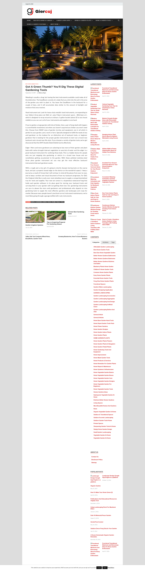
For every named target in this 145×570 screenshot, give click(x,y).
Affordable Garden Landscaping (104, 247)
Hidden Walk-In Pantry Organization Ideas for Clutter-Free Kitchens (109, 150)
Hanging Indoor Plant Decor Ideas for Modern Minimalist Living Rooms (110, 136)
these (49, 202)
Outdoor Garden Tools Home (103, 420)
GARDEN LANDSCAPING (63, 20)
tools (58, 202)
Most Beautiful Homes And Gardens (105, 406)
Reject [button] (104, 567)
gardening (39, 202)
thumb (53, 202)
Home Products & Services (102, 360)
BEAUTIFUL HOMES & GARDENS (42, 20)
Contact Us (95, 456)
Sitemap (94, 462)
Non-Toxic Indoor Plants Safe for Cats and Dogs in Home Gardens (110, 194)
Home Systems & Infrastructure (104, 369)
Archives (105, 242)
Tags (113, 242)
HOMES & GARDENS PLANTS (83, 20)
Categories (95, 242)
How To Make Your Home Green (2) (102, 492)
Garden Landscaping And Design (104, 301)
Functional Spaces (99, 284)
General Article (98, 314)
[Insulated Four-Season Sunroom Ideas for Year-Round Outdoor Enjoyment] (96, 163)
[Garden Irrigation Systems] (35, 217)
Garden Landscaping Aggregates (104, 298)
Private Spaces (98, 423)
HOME (29, 20)
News (95, 408)
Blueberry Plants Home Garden (103, 266)
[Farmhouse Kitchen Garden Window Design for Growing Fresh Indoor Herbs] (96, 205)
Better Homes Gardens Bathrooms (105, 255)
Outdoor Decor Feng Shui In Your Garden (104, 528)
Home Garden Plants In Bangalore (104, 344)
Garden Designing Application (103, 290)
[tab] (96, 242)
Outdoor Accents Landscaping (103, 417)
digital (33, 202)
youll (62, 202)
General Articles (99, 317)
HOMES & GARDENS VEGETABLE (36, 24)
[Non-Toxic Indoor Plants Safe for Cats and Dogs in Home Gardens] (96, 193)
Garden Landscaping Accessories (104, 296)
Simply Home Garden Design (103, 429)
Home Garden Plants (100, 335)
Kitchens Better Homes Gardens (104, 400)
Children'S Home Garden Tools (103, 269)
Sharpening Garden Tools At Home (105, 426)
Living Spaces (98, 403)
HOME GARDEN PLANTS (102, 338)
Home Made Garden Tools (102, 357)
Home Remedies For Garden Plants (105, 363)
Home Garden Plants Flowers (103, 341)
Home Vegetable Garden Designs (104, 381)
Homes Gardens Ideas (101, 392)
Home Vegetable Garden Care (103, 378)
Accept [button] (99, 567)
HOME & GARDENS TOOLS (103, 20)
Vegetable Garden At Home (102, 435)
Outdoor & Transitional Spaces (103, 414)
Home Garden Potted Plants (102, 347)
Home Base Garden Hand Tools (104, 320)
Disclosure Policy (97, 459)
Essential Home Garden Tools (103, 278)
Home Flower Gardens (101, 326)
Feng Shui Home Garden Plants (104, 281)
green (45, 202)
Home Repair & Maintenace (102, 366)
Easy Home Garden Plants (102, 275)
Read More (111, 567)
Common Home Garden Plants (103, 272)
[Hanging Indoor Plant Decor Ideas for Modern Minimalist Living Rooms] (96, 134)
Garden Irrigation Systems (34, 225)
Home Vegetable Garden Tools (103, 389)
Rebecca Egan (42, 92)
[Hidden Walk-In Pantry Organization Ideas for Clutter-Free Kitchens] (96, 149)
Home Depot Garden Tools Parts (104, 323)
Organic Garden (96, 486)
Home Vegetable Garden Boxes (103, 375)
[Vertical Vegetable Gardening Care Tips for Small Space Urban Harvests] (96, 104)
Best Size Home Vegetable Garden (104, 252)
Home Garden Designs (101, 329)
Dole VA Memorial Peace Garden (101, 515)
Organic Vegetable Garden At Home (105, 411)
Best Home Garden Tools (32, 84)
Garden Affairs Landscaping (102, 287)
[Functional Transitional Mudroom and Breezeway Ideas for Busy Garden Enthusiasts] (96, 88)
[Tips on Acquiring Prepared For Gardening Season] (56, 216)
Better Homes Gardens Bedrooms (104, 258)
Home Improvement (100, 355)
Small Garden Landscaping (102, 432)
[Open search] (118, 20)
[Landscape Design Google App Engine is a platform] (96, 476)
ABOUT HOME (54, 24)
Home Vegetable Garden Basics (104, 372)
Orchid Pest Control (97, 522)
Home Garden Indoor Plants (102, 332)
